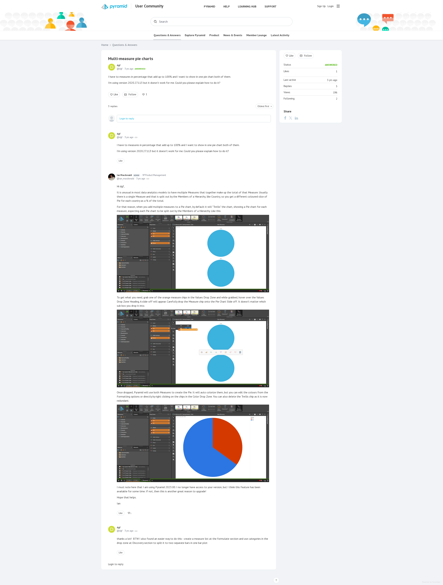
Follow (132, 94)
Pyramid (209, 6)
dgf (118, 65)
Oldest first (263, 106)
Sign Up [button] (321, 6)
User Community (149, 6)
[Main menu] (338, 6)
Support (271, 6)
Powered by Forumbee (431, 582)
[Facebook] (285, 118)
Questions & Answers (167, 35)
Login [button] (330, 6)
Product (214, 35)
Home (104, 45)
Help (226, 6)
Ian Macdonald (128, 175)
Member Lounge (256, 35)
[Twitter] (290, 118)
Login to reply (127, 118)
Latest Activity (280, 35)
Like (116, 94)
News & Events (232, 35)
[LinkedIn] (296, 118)
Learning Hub (247, 6)
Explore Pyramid (195, 35)
